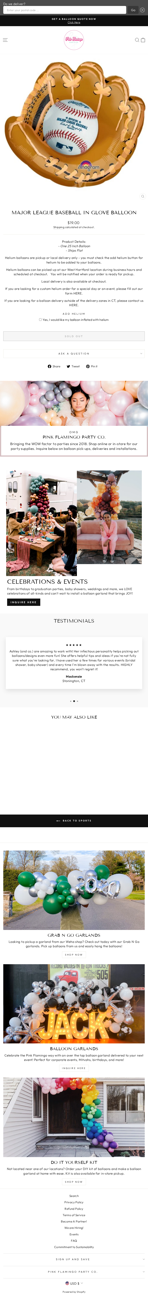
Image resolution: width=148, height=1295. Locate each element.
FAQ (74, 1240)
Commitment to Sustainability (74, 1247)
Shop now (74, 1181)
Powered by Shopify (74, 1291)
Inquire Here (24, 602)
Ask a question (74, 353)
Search (74, 1196)
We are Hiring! (74, 1228)
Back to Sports (77, 820)
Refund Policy (74, 1209)
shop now (74, 954)
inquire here (74, 1068)
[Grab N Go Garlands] (74, 890)
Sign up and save (73, 1259)
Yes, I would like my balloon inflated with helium (76, 320)
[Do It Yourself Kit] (74, 1117)
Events (74, 1234)
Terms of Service (74, 1215)
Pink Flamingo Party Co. (73, 1271)
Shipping (58, 227)
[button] (142, 10)
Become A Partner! (74, 1221)
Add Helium (74, 313)
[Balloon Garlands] (74, 1004)
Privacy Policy (74, 1202)
